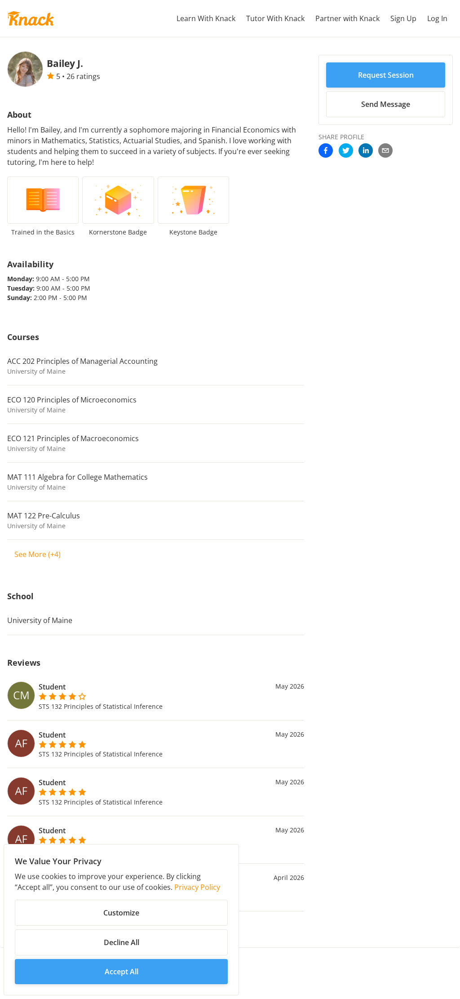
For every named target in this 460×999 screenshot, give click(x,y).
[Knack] (30, 18)
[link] (325, 151)
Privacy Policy (197, 887)
